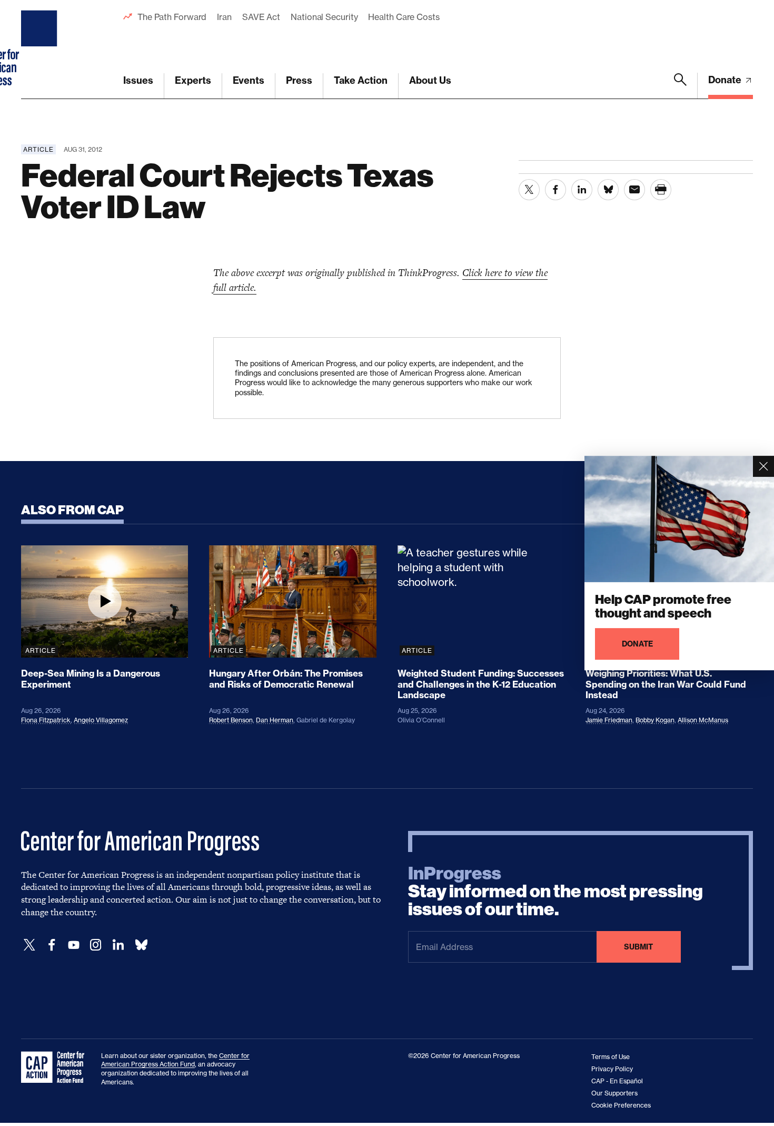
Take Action (361, 80)
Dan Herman (274, 720)
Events (248, 80)
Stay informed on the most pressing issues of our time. (555, 891)
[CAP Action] (56, 1067)
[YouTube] (73, 945)
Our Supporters (614, 1093)
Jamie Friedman (609, 720)
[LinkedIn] (118, 945)
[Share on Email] (634, 189)
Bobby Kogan (655, 720)
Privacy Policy (612, 1069)
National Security (324, 17)
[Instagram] (95, 945)
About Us (430, 80)
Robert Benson (231, 720)
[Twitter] (29, 945)
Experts (193, 80)
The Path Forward (171, 17)
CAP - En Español (617, 1081)
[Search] (680, 86)
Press (299, 80)
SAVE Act (261, 17)
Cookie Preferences (621, 1105)
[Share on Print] (660, 189)
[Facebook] (51, 945)
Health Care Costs (403, 17)
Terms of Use (610, 1057)
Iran (224, 17)
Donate (725, 80)
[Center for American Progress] (40, 50)
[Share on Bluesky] (608, 189)
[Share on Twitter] (529, 189)
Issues (138, 80)
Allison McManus (703, 720)
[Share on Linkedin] (581, 189)
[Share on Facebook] (555, 189)
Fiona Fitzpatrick (46, 720)
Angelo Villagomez (101, 720)
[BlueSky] (141, 945)
